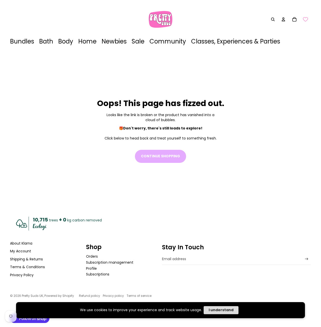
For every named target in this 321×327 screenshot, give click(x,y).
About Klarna (21, 243)
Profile (91, 268)
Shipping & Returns (26, 259)
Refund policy (89, 296)
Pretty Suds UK (32, 296)
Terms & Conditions (27, 266)
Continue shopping (160, 156)
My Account (20, 251)
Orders (92, 256)
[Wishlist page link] (305, 19)
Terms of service (139, 296)
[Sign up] (306, 259)
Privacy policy (113, 296)
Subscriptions (97, 274)
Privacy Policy (22, 274)
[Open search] (272, 19)
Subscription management (109, 262)
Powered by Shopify (59, 296)
